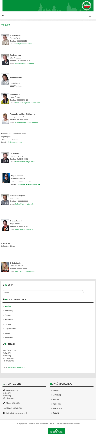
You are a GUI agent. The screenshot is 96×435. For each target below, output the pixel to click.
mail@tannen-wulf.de (23, 44)
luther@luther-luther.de (24, 204)
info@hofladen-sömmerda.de (28, 184)
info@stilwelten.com (14, 142)
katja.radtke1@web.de (24, 229)
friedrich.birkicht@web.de (25, 162)
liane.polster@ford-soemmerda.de (28, 103)
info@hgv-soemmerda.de (16, 367)
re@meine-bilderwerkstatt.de (26, 122)
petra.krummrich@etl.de (24, 271)
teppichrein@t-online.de (24, 63)
